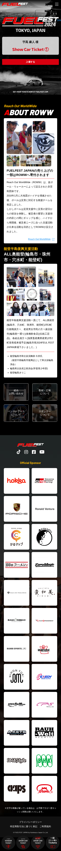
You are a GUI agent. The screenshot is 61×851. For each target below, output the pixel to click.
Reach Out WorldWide (39, 239)
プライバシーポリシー (30, 822)
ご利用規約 (45, 826)
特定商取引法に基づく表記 (23, 826)
